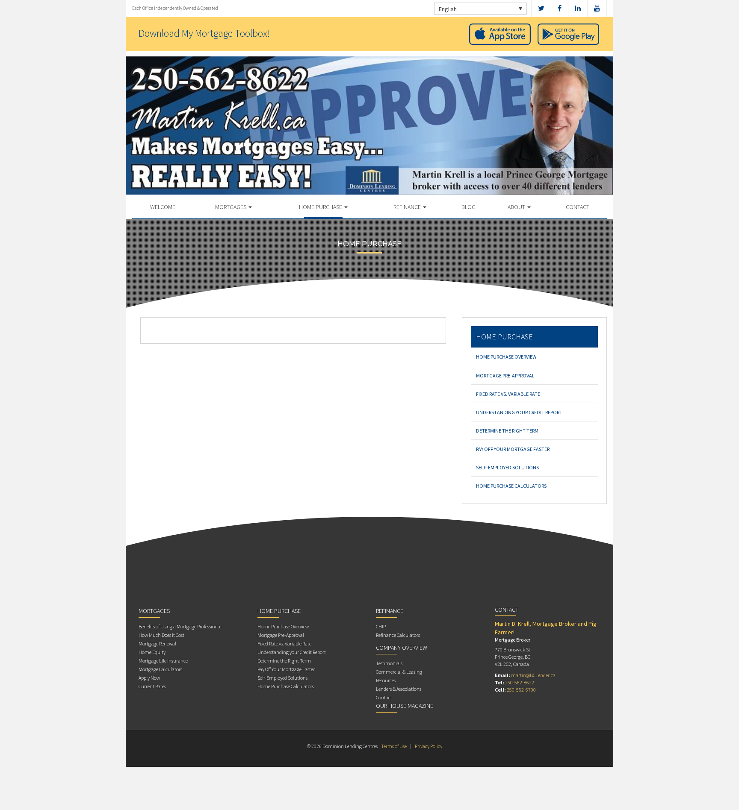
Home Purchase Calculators (511, 486)
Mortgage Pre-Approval (505, 375)
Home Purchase (321, 207)
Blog (468, 207)
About (517, 207)
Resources (386, 680)
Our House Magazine (404, 706)
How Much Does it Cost (161, 635)
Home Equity (152, 652)
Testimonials (389, 663)
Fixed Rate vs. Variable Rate (508, 394)
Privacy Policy (428, 746)
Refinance (407, 207)
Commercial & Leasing (399, 672)
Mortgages (231, 207)
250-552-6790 (521, 689)
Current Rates (152, 686)
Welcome (162, 207)
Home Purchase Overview (506, 356)
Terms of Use (394, 746)
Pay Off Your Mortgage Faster (513, 449)
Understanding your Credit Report (519, 412)
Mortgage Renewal (157, 643)
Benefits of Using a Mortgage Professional (180, 626)
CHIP (381, 626)
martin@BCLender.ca (533, 675)
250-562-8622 (519, 682)
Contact (577, 207)
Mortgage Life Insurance (163, 660)
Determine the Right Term (507, 430)
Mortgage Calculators (160, 669)
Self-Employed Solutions (507, 467)
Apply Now (149, 678)
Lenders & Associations (398, 689)
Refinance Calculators (398, 635)
